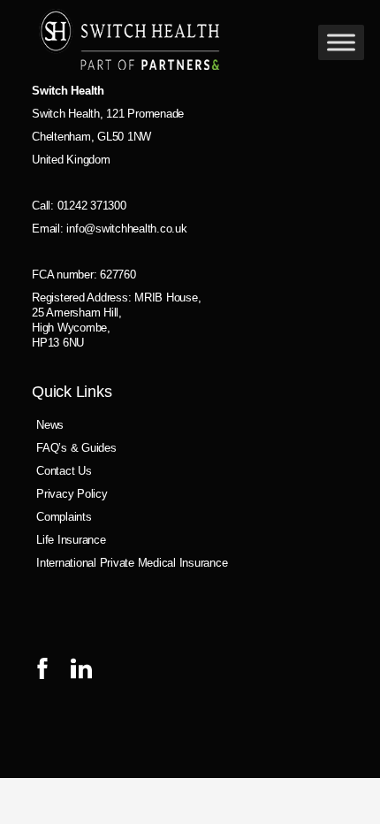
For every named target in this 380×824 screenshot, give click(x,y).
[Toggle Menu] (341, 42)
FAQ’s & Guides (76, 447)
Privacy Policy (72, 493)
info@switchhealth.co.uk (126, 228)
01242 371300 (91, 205)
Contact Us (64, 470)
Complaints (64, 516)
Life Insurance (71, 539)
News (50, 424)
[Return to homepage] (129, 42)
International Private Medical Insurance (131, 562)
